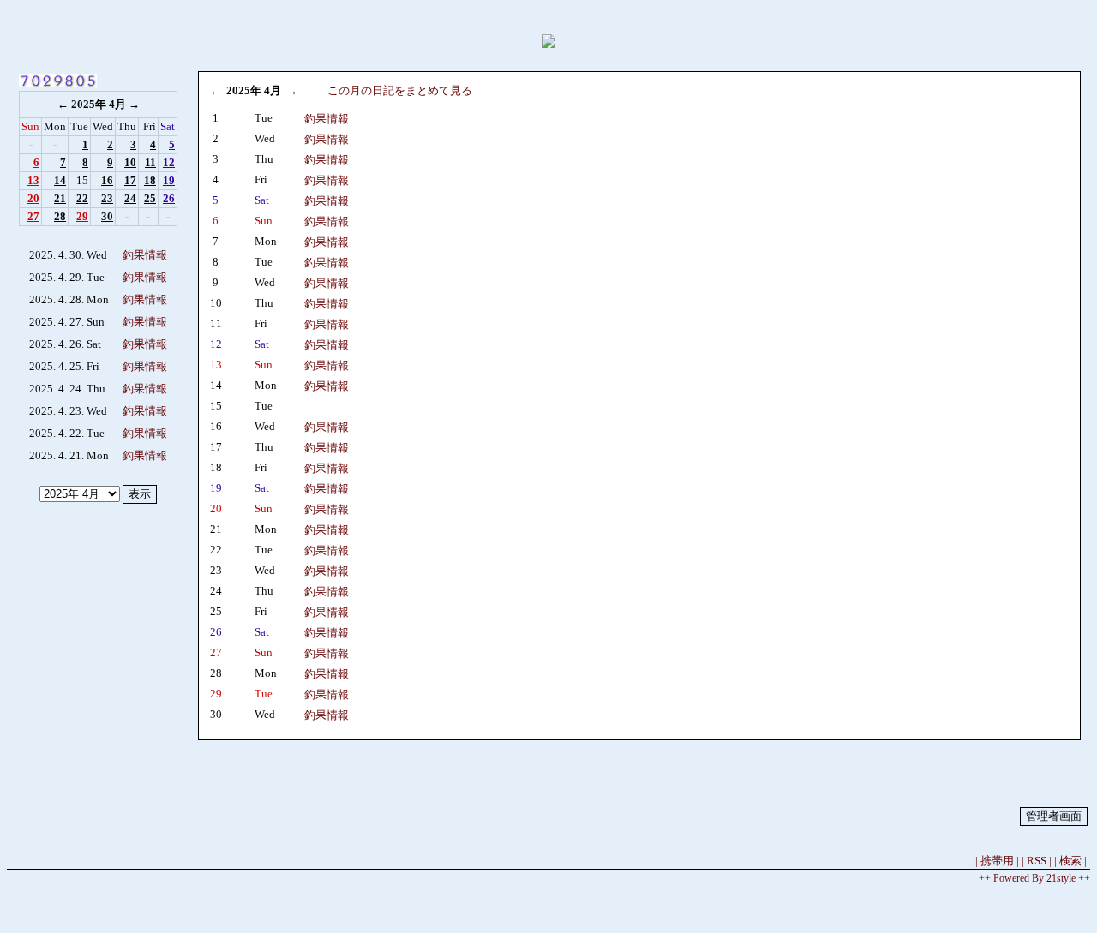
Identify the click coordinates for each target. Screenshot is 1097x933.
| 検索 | (1070, 860)
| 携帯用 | (997, 860)
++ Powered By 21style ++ (1034, 878)
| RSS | (1037, 860)
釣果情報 (145, 254)
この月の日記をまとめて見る (399, 90)
